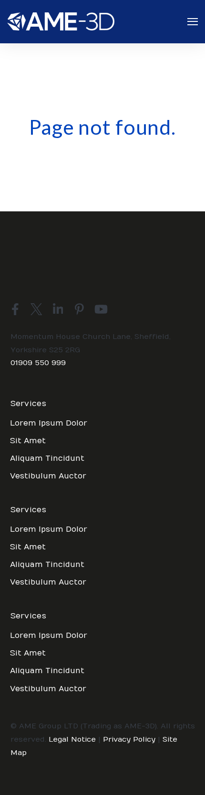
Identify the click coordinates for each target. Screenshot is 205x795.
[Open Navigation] (192, 21)
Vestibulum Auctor (48, 476)
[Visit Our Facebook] (15, 308)
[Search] (181, 160)
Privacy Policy (129, 739)
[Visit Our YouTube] (101, 308)
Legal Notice (72, 739)
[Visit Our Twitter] (36, 308)
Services (28, 404)
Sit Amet (28, 441)
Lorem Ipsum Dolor (48, 423)
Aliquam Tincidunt (47, 458)
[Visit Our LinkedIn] (58, 308)
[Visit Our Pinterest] (79, 308)
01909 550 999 (38, 362)
